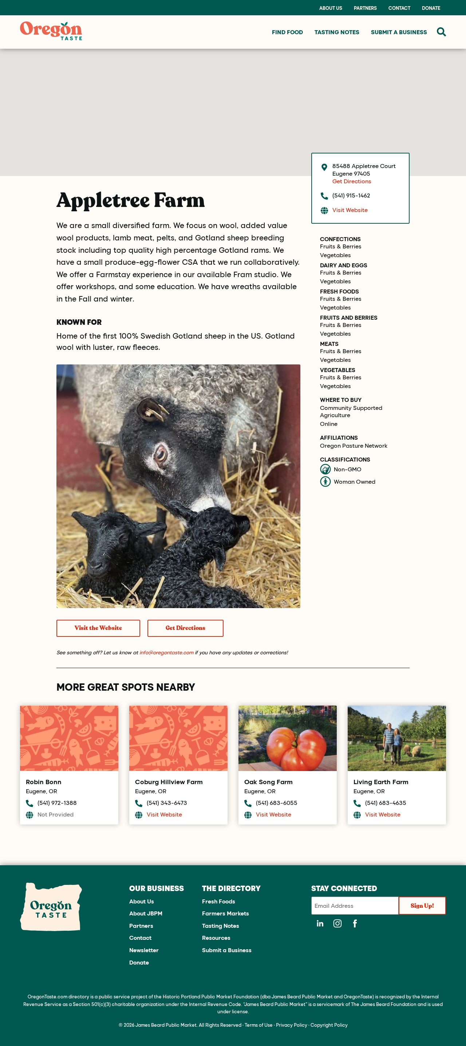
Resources (216, 937)
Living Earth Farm (381, 781)
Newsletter (144, 950)
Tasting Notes (220, 925)
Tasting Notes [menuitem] (337, 32)
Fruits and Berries (349, 317)
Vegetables (335, 255)
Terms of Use (259, 1025)
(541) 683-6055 (276, 802)
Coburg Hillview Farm (169, 781)
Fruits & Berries (341, 246)
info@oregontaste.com (166, 652)
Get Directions (185, 628)
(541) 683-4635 (385, 802)
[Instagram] (337, 923)
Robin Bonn (44, 781)
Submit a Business (227, 950)
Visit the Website (98, 628)
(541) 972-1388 (57, 802)
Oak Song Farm (268, 781)
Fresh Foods (339, 291)
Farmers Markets (225, 913)
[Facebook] (355, 923)
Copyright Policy (329, 1025)
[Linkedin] (320, 923)
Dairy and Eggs (343, 265)
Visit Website (350, 209)
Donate (431, 8)
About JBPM (145, 913)
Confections (340, 239)
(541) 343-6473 (167, 802)
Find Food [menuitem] (287, 32)
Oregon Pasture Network (353, 445)
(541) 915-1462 (351, 195)
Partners (365, 8)
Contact (399, 8)
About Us (330, 8)
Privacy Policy (291, 1025)
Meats (329, 343)
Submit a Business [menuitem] (399, 32)
